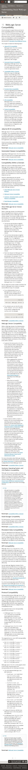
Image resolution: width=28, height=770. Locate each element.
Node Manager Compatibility (11, 201)
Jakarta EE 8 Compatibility (10, 46)
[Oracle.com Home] (2, 1)
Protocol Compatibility (9, 109)
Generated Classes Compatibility (12, 62)
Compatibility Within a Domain (11, 71)
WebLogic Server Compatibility (16, 148)
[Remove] (13, 2)
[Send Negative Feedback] (23, 761)
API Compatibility (8, 100)
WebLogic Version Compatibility (12, 194)
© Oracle (3, 765)
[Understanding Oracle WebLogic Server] (13, 17)
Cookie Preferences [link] (17, 767)
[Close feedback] (9, 761)
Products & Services (22, 765)
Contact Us (15, 765)
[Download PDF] (16, 17)
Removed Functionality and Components (14, 585)
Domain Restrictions (8, 461)
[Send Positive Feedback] (26, 761)
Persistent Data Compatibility (11, 89)
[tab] (11, 300)
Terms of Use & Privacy (7, 767)
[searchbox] (20, 1)
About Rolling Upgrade (12, 375)
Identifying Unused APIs (19, 578)
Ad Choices (24, 767)
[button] (6, 1)
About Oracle (9, 765)
